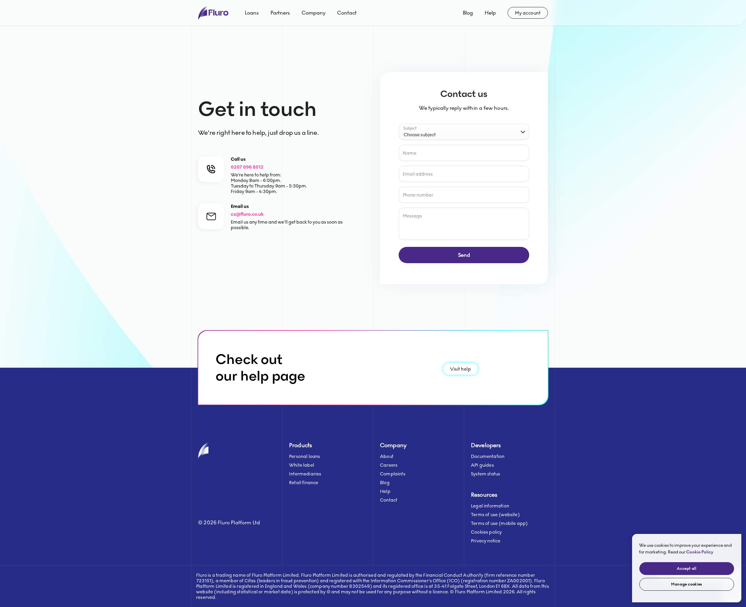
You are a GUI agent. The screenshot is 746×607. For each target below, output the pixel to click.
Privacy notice (485, 541)
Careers (388, 465)
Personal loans (304, 456)
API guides (482, 465)
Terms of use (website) (495, 514)
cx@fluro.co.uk (247, 214)
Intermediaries (305, 474)
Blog (468, 13)
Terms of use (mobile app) (499, 523)
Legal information (490, 506)
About (386, 456)
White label (301, 465)
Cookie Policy (699, 552)
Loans (252, 13)
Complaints (392, 474)
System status (485, 474)
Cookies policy (486, 532)
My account (528, 13)
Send (464, 255)
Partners (280, 13)
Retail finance (303, 482)
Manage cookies (686, 584)
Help (490, 13)
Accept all (686, 568)
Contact (347, 13)
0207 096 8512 (247, 167)
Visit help (460, 369)
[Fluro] (213, 13)
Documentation (487, 456)
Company (314, 13)
